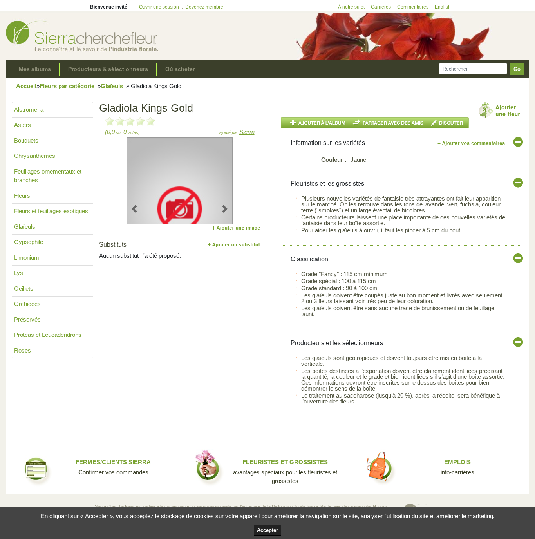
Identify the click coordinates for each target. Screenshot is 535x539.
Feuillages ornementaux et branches (47, 176)
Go (517, 69)
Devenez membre (204, 7)
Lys (18, 273)
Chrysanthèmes (34, 155)
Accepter (267, 530)
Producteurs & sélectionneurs (108, 69)
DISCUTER (448, 122)
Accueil (26, 86)
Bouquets (26, 140)
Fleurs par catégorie (68, 86)
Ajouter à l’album (315, 122)
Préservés (27, 319)
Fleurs (22, 195)
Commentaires (412, 7)
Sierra (247, 131)
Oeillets (23, 288)
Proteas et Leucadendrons (47, 334)
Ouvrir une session (159, 7)
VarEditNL (472, 143)
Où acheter (180, 69)
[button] (135, 208)
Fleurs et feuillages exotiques (51, 211)
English (443, 7)
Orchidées (27, 303)
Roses (22, 350)
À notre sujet (351, 7)
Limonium (26, 257)
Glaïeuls (113, 86)
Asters (22, 124)
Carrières (381, 7)
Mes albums (35, 69)
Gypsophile (28, 242)
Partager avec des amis (388, 122)
